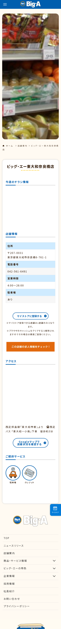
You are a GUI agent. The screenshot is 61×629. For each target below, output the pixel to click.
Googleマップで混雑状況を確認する (29, 443)
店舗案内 (23, 145)
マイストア (55, 512)
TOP (6, 538)
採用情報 (9, 583)
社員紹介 (9, 591)
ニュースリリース (14, 545)
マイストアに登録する (29, 316)
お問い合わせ (12, 598)
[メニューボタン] (5, 4)
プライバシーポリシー (17, 606)
